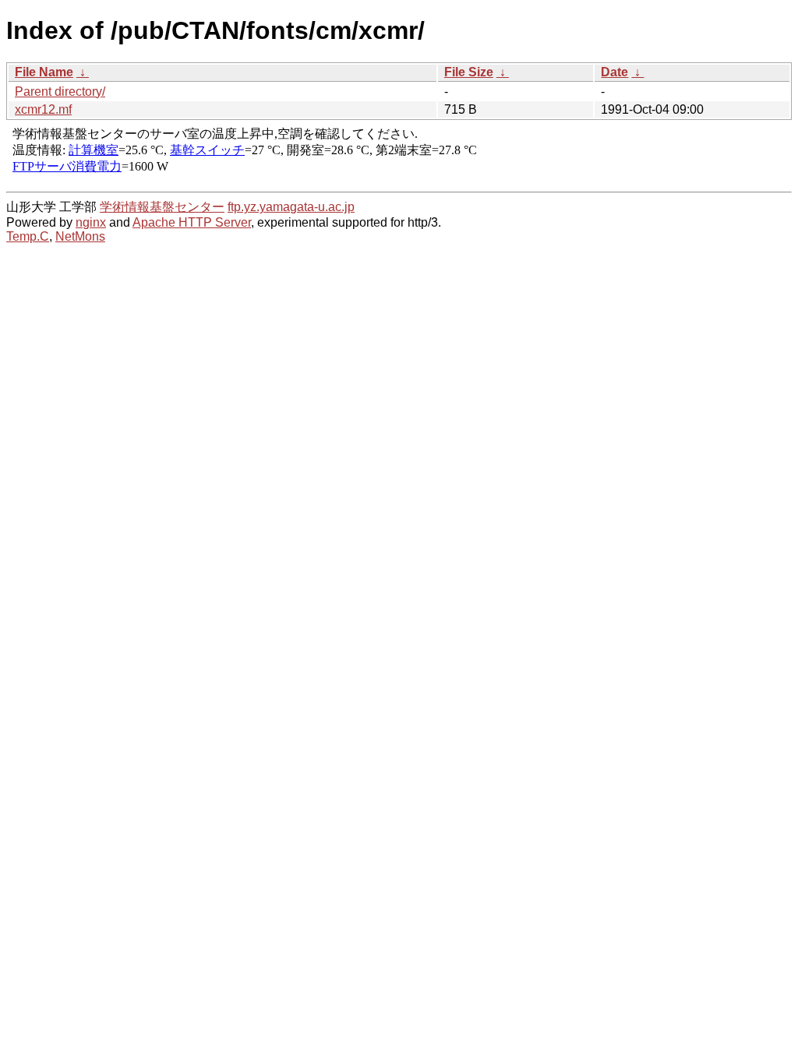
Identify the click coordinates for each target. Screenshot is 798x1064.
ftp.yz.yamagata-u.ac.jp (291, 206)
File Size (468, 72)
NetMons (80, 236)
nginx (91, 222)
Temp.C (27, 236)
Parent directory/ (60, 91)
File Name (44, 72)
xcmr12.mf (43, 109)
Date (614, 72)
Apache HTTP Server (191, 222)
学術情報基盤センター (162, 206)
